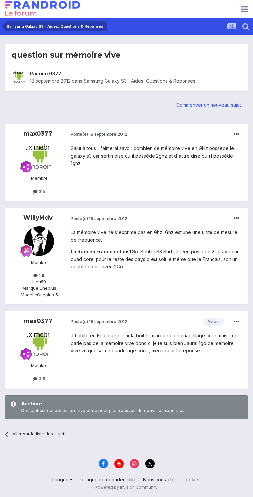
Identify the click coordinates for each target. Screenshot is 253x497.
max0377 (50, 73)
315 (41, 191)
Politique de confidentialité (108, 479)
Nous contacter (159, 479)
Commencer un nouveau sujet (208, 105)
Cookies (192, 479)
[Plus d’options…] (236, 134)
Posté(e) (99, 134)
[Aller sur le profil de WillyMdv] (39, 241)
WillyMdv (38, 217)
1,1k (41, 275)
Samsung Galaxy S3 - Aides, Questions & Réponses (139, 81)
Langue (61, 479)
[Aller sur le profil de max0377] (19, 77)
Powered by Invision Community (126, 487)
